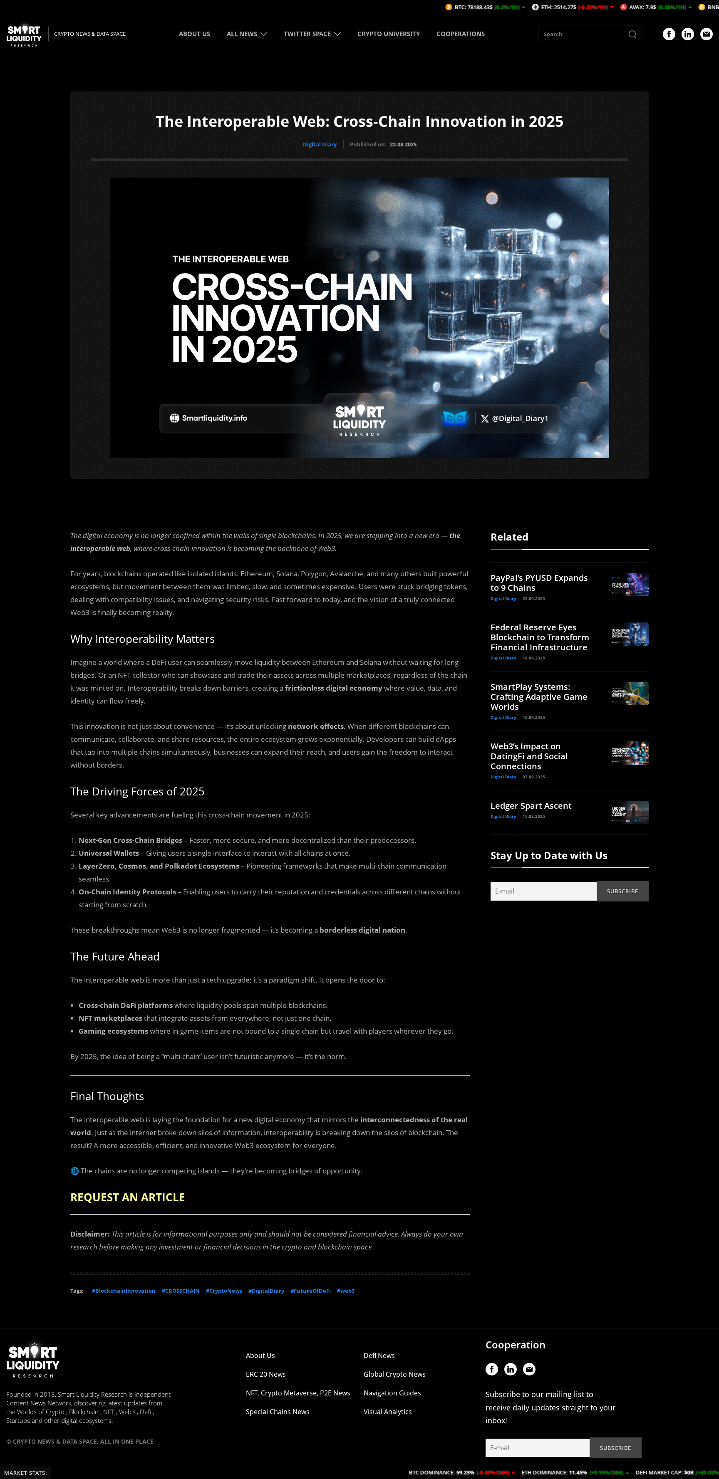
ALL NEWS (242, 34)
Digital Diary (320, 144)
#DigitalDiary (266, 1290)
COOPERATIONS (460, 34)
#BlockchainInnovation (124, 1290)
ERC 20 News (266, 1374)
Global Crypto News (395, 1374)
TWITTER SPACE (307, 34)
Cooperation (515, 1344)
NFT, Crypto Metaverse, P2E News (298, 1393)
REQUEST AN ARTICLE (127, 1197)
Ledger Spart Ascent (531, 805)
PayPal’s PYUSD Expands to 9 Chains (539, 582)
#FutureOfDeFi (310, 1290)
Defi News (379, 1355)
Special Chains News (278, 1411)
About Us (260, 1355)
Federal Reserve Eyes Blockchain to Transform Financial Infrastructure (540, 637)
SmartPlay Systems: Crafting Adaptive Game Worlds (539, 696)
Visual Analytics (388, 1411)
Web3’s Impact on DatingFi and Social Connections (529, 756)
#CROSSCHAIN (181, 1290)
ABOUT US (194, 34)
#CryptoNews (224, 1290)
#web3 (346, 1290)
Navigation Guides (392, 1393)
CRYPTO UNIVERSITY (388, 34)
